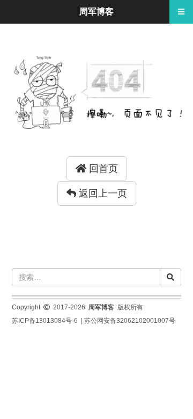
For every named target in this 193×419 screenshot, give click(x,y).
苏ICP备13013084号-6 (45, 320)
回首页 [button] (102, 168)
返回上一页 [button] (101, 193)
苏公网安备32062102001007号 (129, 320)
